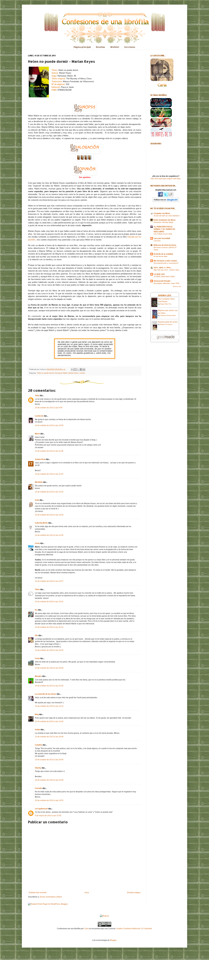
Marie (37, 434)
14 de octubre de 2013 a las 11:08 (49, 451)
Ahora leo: (165, 295)
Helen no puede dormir (45, 373)
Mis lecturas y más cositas (165, 261)
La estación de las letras (46, 694)
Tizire (37, 589)
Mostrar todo (177, 286)
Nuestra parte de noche (167, 322)
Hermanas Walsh (61, 373)
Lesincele (39, 416)
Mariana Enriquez (166, 324)
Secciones (129, 47)
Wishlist (114, 47)
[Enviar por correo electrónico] (72, 369)
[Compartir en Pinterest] (84, 369)
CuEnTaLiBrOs (41, 523)
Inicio (87, 892)
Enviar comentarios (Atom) (51, 897)
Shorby (38, 768)
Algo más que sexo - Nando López (166, 270)
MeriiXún (39, 482)
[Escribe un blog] (75, 369)
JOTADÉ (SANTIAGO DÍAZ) (164, 276)
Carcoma (157, 241)
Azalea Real (40, 459)
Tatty (37, 395)
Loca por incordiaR (162, 238)
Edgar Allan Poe (166, 304)
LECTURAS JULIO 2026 (163, 234)
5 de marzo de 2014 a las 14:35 (48, 816)
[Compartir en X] (78, 369)
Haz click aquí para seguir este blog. (166, 179)
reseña (82, 373)
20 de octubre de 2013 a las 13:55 (49, 800)
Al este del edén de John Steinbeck (167, 216)
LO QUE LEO (159, 274)
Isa (36, 610)
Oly (36, 635)
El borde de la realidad (163, 254)
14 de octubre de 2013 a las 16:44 (49, 650)
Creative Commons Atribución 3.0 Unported (134, 928)
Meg (37, 714)
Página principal (82, 47)
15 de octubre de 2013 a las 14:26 (49, 721)
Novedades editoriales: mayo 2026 (166, 283)
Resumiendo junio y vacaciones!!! (166, 263)
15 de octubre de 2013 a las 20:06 (49, 760)
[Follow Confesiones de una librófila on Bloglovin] (166, 201)
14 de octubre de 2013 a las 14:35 (49, 535)
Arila (37, 500)
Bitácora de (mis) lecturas (165, 245)
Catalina (38, 745)
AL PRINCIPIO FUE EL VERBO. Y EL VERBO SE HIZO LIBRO (164, 229)
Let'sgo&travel (41, 809)
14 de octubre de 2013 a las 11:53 (49, 474)
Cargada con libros (162, 213)
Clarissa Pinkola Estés (168, 315)
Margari (38, 676)
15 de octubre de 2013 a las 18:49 (49, 737)
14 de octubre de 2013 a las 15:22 (49, 601)
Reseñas (100, 47)
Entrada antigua (133, 892)
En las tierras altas (160, 256)
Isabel (37, 730)
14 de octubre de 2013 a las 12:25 (49, 492)
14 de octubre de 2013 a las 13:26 (49, 515)
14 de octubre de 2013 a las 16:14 (49, 627)
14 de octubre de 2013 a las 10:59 (49, 425)
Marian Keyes (73, 373)
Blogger (113, 940)
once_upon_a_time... (163, 267)
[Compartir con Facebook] (81, 369)
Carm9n (38, 788)
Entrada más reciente (38, 892)
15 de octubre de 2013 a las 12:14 (49, 706)
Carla (37, 543)
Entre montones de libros (164, 220)
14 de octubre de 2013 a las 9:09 (48, 408)
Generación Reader (162, 281)
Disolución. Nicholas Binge (163, 222)
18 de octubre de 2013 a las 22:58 (49, 780)
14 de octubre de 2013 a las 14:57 (49, 581)
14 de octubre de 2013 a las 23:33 (49, 686)
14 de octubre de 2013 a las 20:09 (49, 668)
